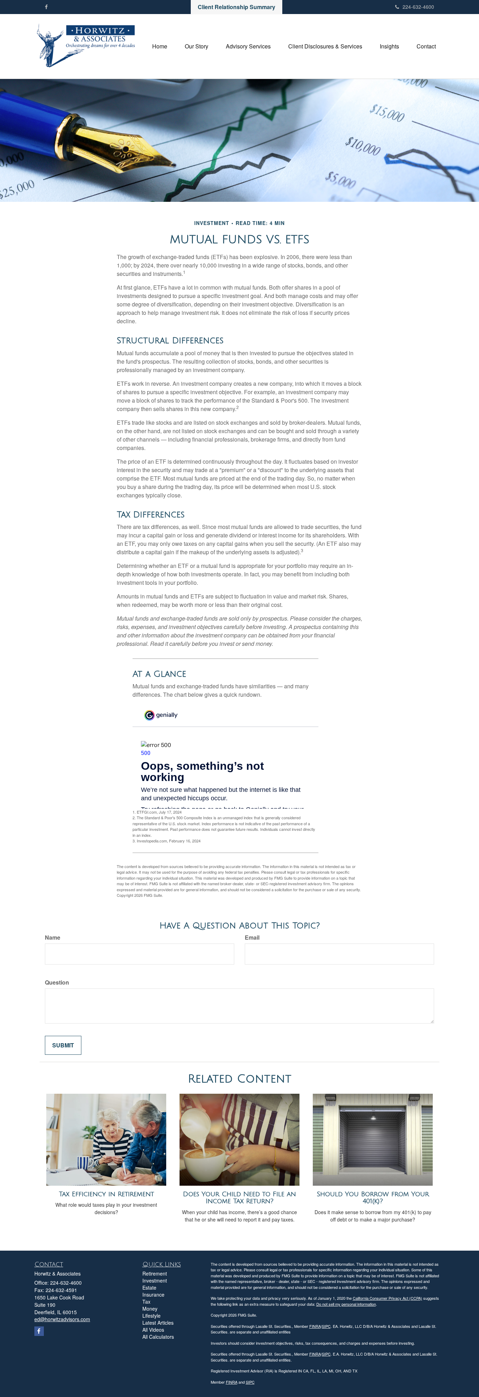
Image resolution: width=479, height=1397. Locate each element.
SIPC (326, 1326)
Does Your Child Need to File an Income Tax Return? (239, 1198)
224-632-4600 (418, 6)
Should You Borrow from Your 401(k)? (373, 1198)
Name (52, 937)
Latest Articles (158, 1322)
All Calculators (158, 1336)
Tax (146, 1301)
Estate (149, 1287)
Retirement (154, 1273)
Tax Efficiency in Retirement (106, 1194)
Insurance (153, 1294)
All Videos (153, 1329)
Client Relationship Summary (236, 7)
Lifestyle (151, 1315)
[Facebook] (46, 6)
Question (57, 982)
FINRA (315, 1326)
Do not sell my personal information (346, 1304)
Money (149, 1308)
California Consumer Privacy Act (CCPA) (387, 1298)
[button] (196, 46)
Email (252, 937)
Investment (154, 1280)
